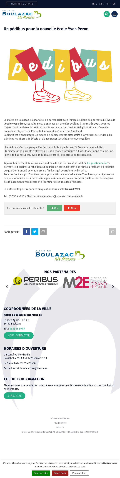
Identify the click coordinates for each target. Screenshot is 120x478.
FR (93, 3)
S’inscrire (15, 395)
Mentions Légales (60, 418)
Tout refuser (60, 473)
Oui (56, 208)
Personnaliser (79, 473)
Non (73, 208)
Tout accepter (41, 473)
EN (100, 3)
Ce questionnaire (97, 163)
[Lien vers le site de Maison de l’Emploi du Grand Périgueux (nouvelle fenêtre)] (84, 282)
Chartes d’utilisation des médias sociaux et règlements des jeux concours (60, 432)
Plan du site (60, 423)
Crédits (60, 427)
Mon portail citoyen (22, 4)
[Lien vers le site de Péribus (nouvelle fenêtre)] (35, 280)
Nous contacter (19, 335)
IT (107, 3)
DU (114, 3)
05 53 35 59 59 (17, 328)
